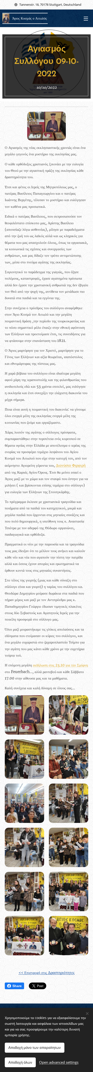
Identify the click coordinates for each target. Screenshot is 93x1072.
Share (17, 986)
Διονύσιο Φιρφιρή (71, 465)
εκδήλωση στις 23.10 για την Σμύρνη (60, 665)
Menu (86, 18)
